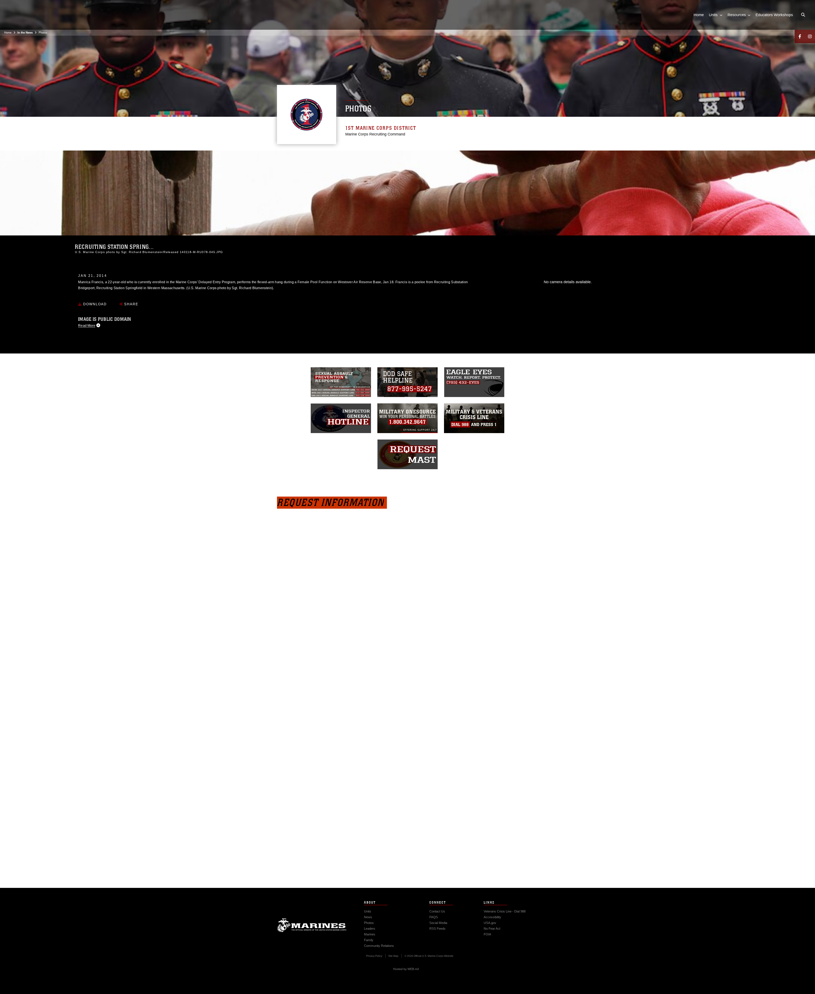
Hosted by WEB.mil (406, 969)
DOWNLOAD (94, 304)
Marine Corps (312, 925)
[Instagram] (810, 36)
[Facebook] (800, 36)
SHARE (130, 304)
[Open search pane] (803, 15)
